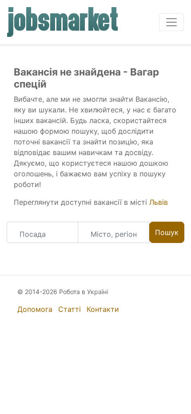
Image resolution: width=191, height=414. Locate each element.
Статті (69, 309)
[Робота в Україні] (63, 22)
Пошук (167, 232)
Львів (158, 202)
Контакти (103, 309)
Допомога (34, 309)
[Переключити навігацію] (171, 22)
